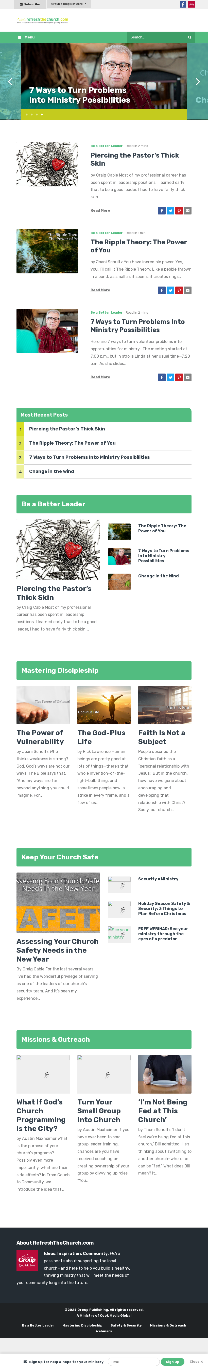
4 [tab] (40, 113)
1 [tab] (24, 113)
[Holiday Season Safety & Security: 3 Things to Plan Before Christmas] (119, 909)
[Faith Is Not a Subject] (165, 706)
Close (194, 1361)
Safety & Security (126, 1325)
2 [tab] (29, 113)
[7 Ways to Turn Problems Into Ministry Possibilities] (47, 330)
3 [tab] (34, 113)
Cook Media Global (115, 1315)
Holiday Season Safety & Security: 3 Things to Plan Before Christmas (164, 908)
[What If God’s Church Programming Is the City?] (43, 1074)
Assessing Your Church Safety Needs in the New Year (57, 950)
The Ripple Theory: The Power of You (72, 443)
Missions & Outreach (168, 1325)
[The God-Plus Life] (104, 706)
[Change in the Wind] (119, 581)
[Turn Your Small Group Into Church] (104, 1074)
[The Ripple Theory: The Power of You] (47, 250)
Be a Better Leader (107, 146)
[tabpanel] (104, 76)
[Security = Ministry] (119, 884)
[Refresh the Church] (44, 20)
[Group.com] (191, 4)
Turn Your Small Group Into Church (99, 1111)
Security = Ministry (158, 879)
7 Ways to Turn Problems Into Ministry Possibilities (89, 457)
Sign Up (172, 1362)
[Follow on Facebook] (183, 4)
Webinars (104, 1331)
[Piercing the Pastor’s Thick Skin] (47, 164)
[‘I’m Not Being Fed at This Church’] (165, 1074)
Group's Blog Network (66, 4)
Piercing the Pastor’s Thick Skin (67, 429)
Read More (100, 210)
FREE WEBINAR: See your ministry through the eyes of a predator (163, 933)
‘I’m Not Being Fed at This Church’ (162, 1111)
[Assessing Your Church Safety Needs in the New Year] (58, 902)
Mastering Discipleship (82, 1325)
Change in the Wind (68, 100)
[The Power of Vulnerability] (43, 706)
